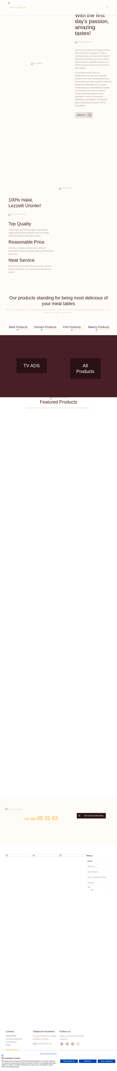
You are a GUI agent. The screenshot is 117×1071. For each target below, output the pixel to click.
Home (90, 861)
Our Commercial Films (97, 877)
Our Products (93, 872)
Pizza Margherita (45, 777)
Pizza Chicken (17, 448)
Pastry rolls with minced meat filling (70, 780)
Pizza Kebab (16, 777)
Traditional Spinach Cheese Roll (71, 451)
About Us (91, 866)
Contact (91, 883)
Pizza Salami (95, 598)
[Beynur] (17, 7)
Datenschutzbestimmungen (48, 1054)
